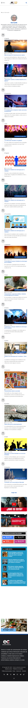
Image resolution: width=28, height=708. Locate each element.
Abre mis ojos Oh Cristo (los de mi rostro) (14, 55)
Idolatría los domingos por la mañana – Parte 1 (15, 357)
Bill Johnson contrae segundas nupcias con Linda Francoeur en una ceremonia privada (16, 568)
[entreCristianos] (6, 648)
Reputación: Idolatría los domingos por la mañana (14, 201)
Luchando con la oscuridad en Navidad (14, 482)
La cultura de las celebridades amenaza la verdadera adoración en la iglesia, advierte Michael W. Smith (17, 582)
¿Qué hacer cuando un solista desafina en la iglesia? (15, 80)
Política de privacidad (7, 671)
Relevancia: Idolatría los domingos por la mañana (14, 170)
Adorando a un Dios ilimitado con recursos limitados (14, 454)
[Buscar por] (26, 3)
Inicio (3, 12)
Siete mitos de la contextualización (13, 424)
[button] (14, 504)
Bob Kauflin (14, 22)
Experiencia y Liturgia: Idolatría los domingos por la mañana (15, 327)
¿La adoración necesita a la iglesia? (13, 140)
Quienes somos (8, 668)
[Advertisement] (14, 9)
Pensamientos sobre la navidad (12, 391)
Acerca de (18, 671)
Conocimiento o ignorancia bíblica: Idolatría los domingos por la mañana (15, 294)
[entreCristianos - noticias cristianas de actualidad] (14, 2)
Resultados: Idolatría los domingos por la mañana (14, 231)
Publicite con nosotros (18, 668)
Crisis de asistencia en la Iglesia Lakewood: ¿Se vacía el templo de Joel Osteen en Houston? (16, 561)
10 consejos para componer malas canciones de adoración (15, 110)
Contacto (24, 671)
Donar (14, 671)
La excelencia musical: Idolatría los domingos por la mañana (15, 262)
